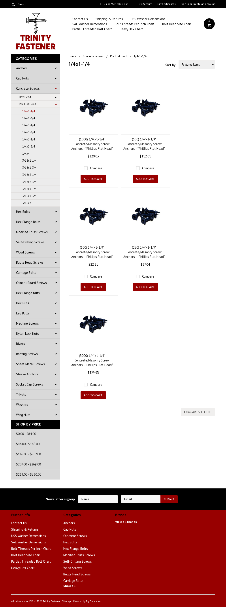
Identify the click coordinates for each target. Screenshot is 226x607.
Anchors (22, 68)
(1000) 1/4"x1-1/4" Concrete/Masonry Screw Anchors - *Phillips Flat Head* (92, 144)
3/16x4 (26, 203)
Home (72, 56)
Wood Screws (25, 252)
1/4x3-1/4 (28, 139)
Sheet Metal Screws (30, 364)
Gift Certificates (166, 4)
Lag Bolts (23, 313)
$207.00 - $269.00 (28, 464)
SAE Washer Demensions (89, 24)
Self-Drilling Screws (30, 242)
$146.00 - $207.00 (28, 454)
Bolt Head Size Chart (177, 24)
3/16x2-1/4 (29, 175)
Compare (96, 168)
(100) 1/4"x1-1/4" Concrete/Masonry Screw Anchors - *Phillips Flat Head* (92, 252)
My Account (145, 4)
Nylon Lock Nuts (27, 333)
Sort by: (170, 65)
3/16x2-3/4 (29, 182)
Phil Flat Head (27, 104)
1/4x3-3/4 (28, 146)
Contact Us (80, 19)
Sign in (185, 4)
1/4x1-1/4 (28, 111)
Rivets (20, 344)
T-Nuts (21, 394)
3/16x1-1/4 (29, 161)
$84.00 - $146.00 (28, 444)
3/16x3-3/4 (29, 196)
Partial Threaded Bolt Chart (92, 29)
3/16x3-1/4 (29, 189)
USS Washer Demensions (148, 19)
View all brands (126, 522)
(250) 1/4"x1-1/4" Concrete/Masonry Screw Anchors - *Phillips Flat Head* (144, 252)
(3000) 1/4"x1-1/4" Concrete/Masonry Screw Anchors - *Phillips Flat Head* (92, 360)
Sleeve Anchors (27, 374)
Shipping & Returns (109, 19)
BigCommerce (93, 601)
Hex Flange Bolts (28, 222)
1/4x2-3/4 (28, 132)
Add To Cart (93, 179)
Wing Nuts (23, 415)
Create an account (204, 4)
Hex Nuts (22, 303)
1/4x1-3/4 (28, 118)
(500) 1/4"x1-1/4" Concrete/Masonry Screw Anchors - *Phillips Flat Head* (144, 144)
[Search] (13, 4)
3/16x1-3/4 (29, 168)
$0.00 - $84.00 (26, 434)
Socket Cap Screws (29, 384)
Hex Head (25, 97)
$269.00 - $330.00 (28, 474)
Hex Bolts (23, 212)
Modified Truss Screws (32, 232)
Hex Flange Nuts (28, 293)
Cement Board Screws (31, 283)
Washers (22, 405)
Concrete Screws (28, 88)
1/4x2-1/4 (28, 125)
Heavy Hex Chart (131, 29)
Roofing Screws (27, 354)
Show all (69, 586)
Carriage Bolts (26, 272)
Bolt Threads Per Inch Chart (134, 24)
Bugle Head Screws (29, 262)
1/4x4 (26, 153)
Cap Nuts (22, 78)
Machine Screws (27, 323)
